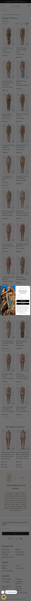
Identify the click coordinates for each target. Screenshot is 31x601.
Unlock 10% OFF (23, 300)
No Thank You (23, 303)
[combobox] (18, 298)
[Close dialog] (29, 287)
